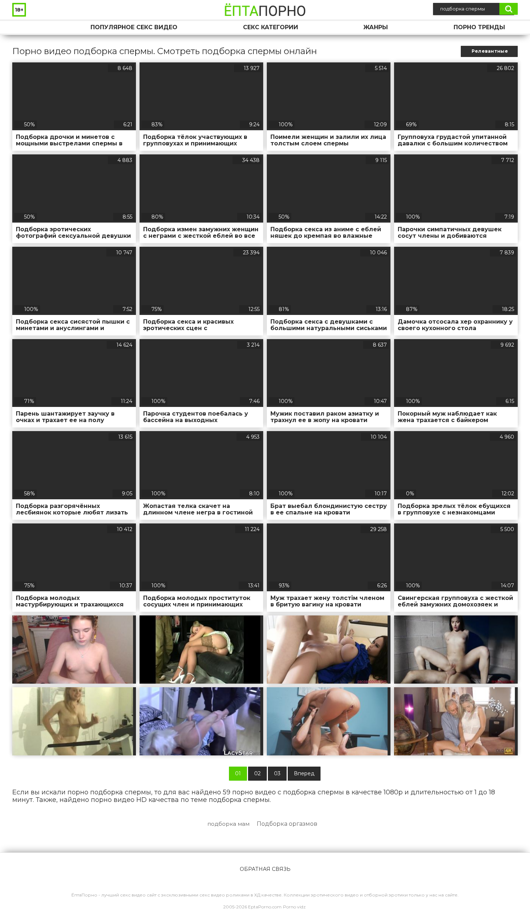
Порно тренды (479, 27)
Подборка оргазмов (287, 823)
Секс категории (270, 27)
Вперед (304, 773)
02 (257, 773)
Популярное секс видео (133, 27)
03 (277, 773)
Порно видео (24, 27)
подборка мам (228, 823)
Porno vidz (294, 906)
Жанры (375, 27)
